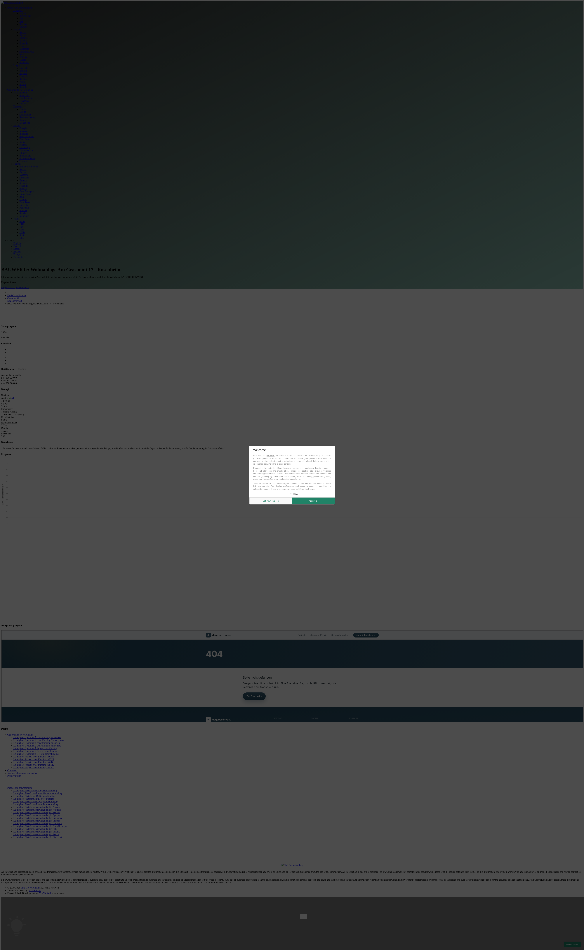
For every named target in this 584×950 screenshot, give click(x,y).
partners (270, 455)
